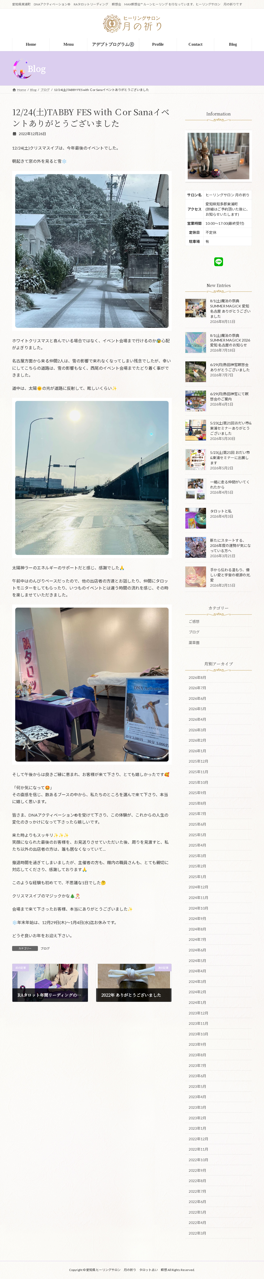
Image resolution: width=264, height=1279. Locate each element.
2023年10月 (198, 1034)
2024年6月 (197, 950)
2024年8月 (197, 929)
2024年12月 (198, 887)
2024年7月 (197, 939)
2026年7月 (197, 688)
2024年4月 (197, 971)
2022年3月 (197, 1233)
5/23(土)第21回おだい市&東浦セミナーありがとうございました (231, 428)
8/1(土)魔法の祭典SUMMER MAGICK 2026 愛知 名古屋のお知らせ (230, 340)
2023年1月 (197, 1128)
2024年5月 (197, 960)
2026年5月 (197, 709)
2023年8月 (197, 1055)
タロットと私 (221, 511)
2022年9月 (197, 1170)
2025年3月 (197, 855)
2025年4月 (197, 845)
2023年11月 (198, 1023)
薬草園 (194, 642)
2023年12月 (198, 1013)
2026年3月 (197, 729)
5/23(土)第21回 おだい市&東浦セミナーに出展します (230, 457)
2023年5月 (197, 1086)
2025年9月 (197, 792)
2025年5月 (197, 834)
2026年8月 (197, 677)
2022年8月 (197, 1181)
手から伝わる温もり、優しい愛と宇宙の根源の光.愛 (230, 575)
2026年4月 (197, 719)
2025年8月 (197, 803)
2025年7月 (197, 813)
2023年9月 (197, 1044)
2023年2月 (197, 1117)
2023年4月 (197, 1097)
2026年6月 (197, 698)
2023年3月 (197, 1107)
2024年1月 (197, 1002)
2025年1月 (197, 876)
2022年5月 (197, 1212)
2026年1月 (197, 750)
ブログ (45, 948)
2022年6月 (197, 1201)
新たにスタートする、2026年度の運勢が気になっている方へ (230, 545)
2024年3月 (197, 981)
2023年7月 (197, 1065)
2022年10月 (198, 1159)
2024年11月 (198, 897)
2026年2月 (197, 740)
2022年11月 (198, 1149)
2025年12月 (198, 761)
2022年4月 (197, 1222)
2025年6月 (197, 824)
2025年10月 (198, 782)
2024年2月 (197, 992)
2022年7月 (197, 1191)
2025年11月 (198, 772)
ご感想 (194, 621)
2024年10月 (198, 908)
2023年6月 (197, 1076)
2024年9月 (197, 918)
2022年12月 (198, 1138)
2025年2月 (197, 866)
